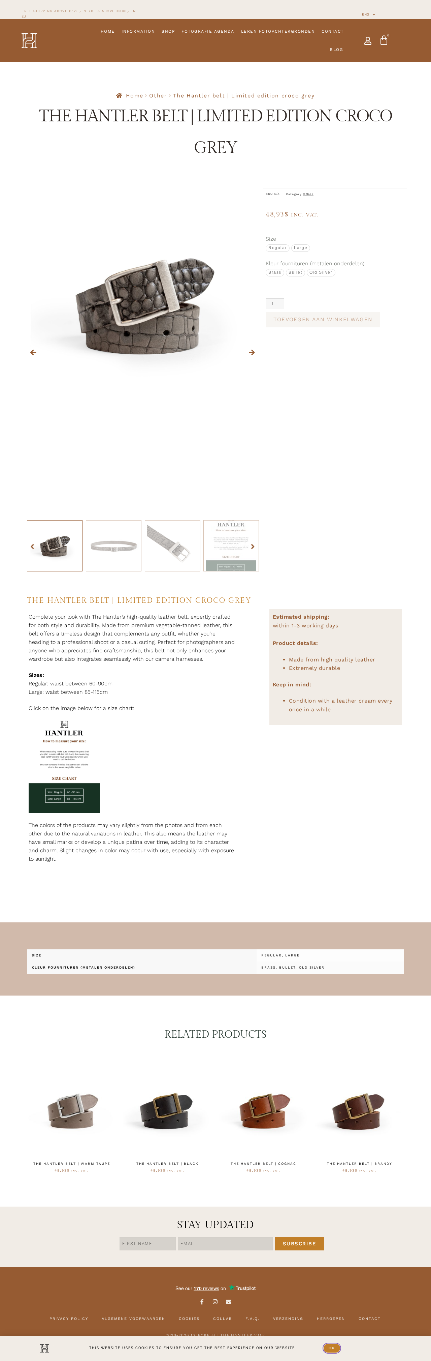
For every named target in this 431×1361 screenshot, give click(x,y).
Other (158, 95)
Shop (168, 31)
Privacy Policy (68, 1318)
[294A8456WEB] (143, 304)
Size (271, 239)
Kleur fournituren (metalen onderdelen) (315, 263)
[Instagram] (215, 1301)
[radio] (278, 248)
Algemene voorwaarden (133, 1318)
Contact (333, 31)
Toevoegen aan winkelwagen (323, 319)
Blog (336, 49)
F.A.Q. (252, 1318)
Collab (222, 1318)
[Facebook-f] (202, 1301)
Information (138, 31)
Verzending (288, 1318)
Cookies (189, 1318)
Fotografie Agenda (207, 31)
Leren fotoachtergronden (278, 31)
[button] (33, 352)
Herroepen (331, 1318)
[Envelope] (229, 1301)
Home (108, 31)
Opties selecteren (71, 1186)
